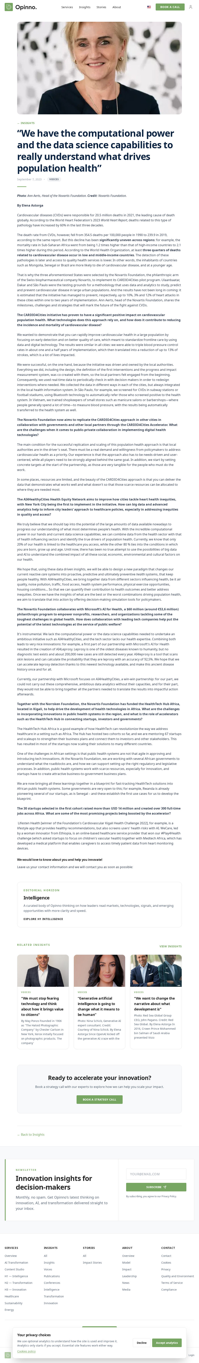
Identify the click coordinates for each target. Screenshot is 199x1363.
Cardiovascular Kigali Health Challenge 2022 (114, 823)
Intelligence (51, 1289)
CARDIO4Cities (128, 280)
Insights (84, 7)
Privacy (165, 1269)
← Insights (26, 123)
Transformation (54, 1296)
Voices (48, 1269)
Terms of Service (172, 1283)
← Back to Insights (31, 1134)
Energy (9, 1310)
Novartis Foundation (130, 275)
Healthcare (12, 1296)
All (45, 1256)
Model (126, 1262)
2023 (110, 220)
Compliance (169, 1289)
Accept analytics (167, 1343)
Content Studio (14, 1269)
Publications (52, 1276)
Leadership (129, 1276)
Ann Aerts (106, 300)
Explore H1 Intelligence (43, 919)
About (117, 7)
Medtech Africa (154, 838)
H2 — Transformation (18, 1283)
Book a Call (170, 7)
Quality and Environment (177, 1276)
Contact (166, 1256)
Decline (142, 1343)
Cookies (166, 1262)
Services (67, 7)
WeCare (166, 828)
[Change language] (149, 7)
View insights (171, 946)
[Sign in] (190, 7)
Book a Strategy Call (99, 1099)
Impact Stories (92, 1262)
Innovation (51, 1303)
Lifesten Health (29, 823)
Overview (11, 1256)
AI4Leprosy (64, 649)
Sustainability (13, 1303)
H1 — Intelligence (16, 1276)
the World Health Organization (107, 250)
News (125, 1283)
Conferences (52, 1283)
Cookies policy (26, 1351)
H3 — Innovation (15, 1289)
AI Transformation (16, 1262)
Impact (126, 1269)
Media (126, 1289)
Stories (101, 7)
